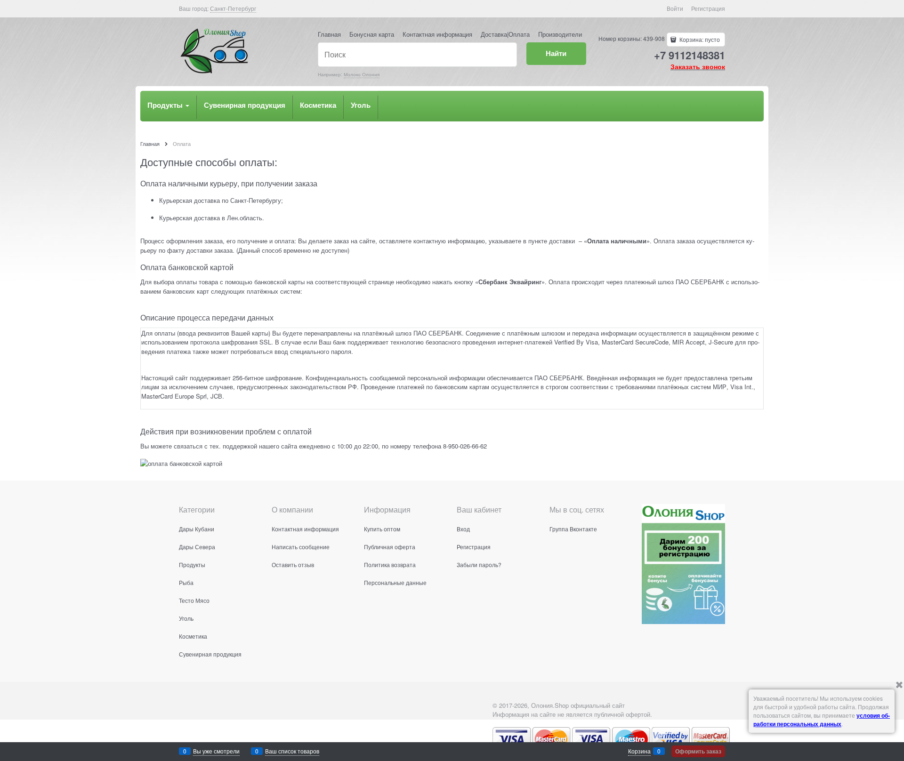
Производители (560, 34)
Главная (329, 34)
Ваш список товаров (292, 751)
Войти (675, 8)
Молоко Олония (361, 74)
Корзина (639, 751)
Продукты (166, 105)
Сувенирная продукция (244, 105)
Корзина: (699, 39)
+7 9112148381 (689, 55)
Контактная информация (437, 34)
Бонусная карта (371, 34)
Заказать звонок (697, 66)
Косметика (318, 105)
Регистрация (708, 8)
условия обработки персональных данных (821, 719)
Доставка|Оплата (505, 34)
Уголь (361, 105)
